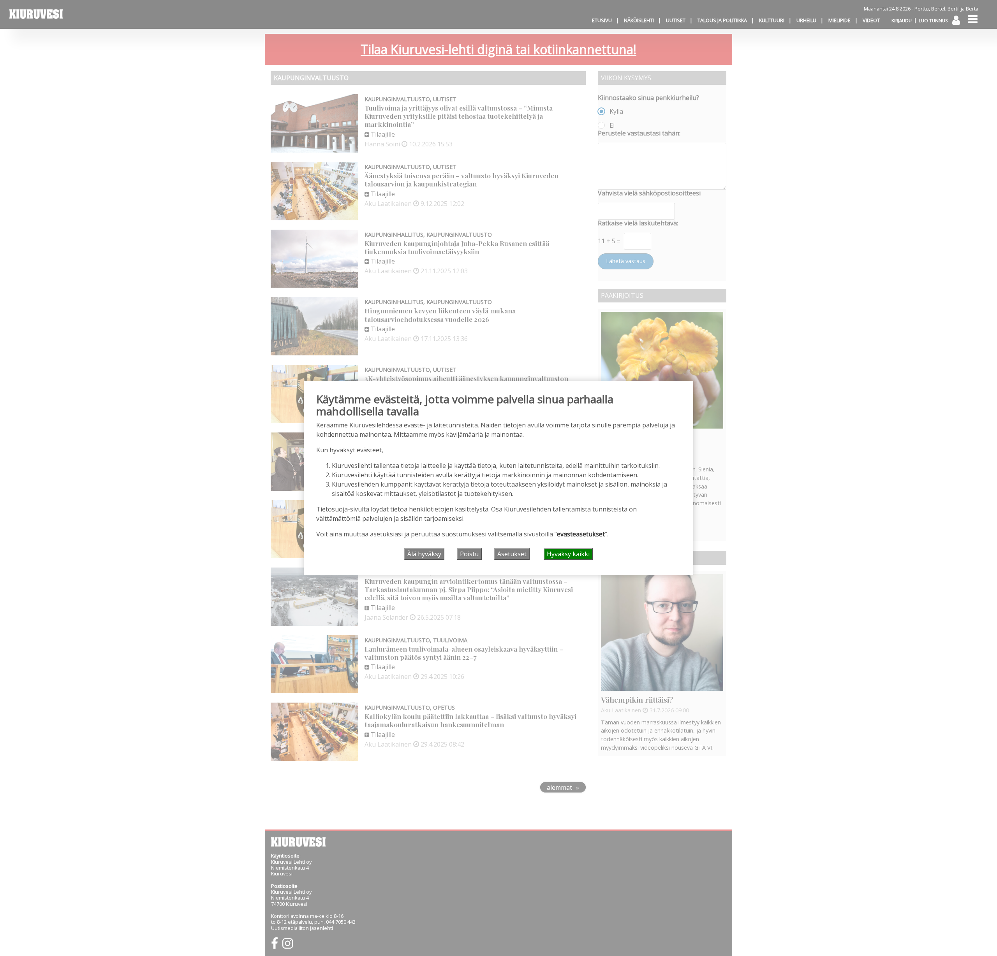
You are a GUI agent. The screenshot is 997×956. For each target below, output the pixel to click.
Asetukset (512, 554)
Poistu (469, 554)
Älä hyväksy (424, 554)
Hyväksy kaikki (568, 554)
